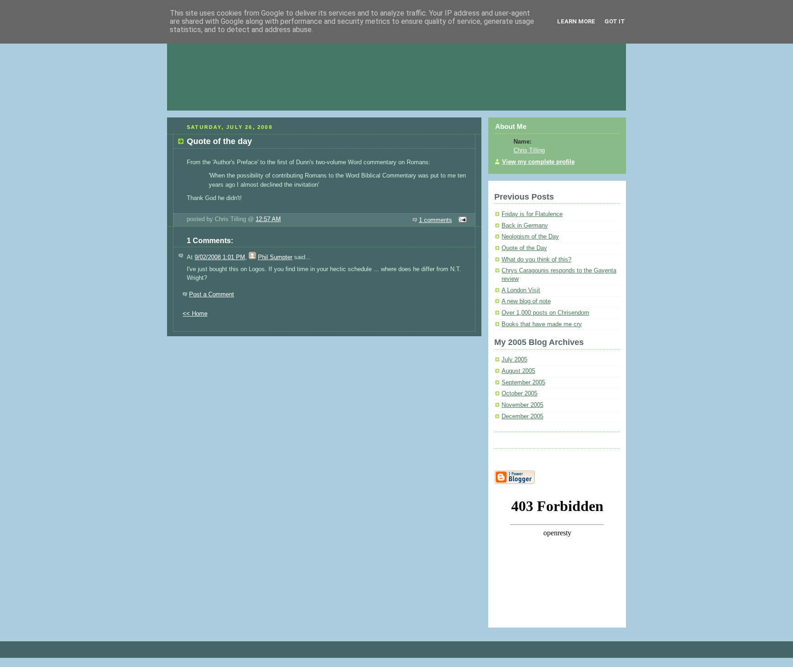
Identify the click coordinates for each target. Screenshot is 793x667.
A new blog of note (526, 301)
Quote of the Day (524, 248)
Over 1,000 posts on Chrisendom (545, 313)
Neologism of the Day (530, 236)
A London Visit (521, 290)
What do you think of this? (536, 259)
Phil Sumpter (275, 257)
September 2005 (523, 382)
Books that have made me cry (542, 324)
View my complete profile (538, 162)
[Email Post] (461, 220)
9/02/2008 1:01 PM (220, 257)
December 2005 (522, 416)
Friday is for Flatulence (532, 214)
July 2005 (514, 359)
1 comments (435, 220)
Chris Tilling (529, 150)
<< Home (195, 313)
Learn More (576, 21)
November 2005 (522, 405)
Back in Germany (525, 225)
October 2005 (519, 393)
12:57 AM (268, 219)
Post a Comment (211, 294)
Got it (614, 21)
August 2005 (518, 371)
